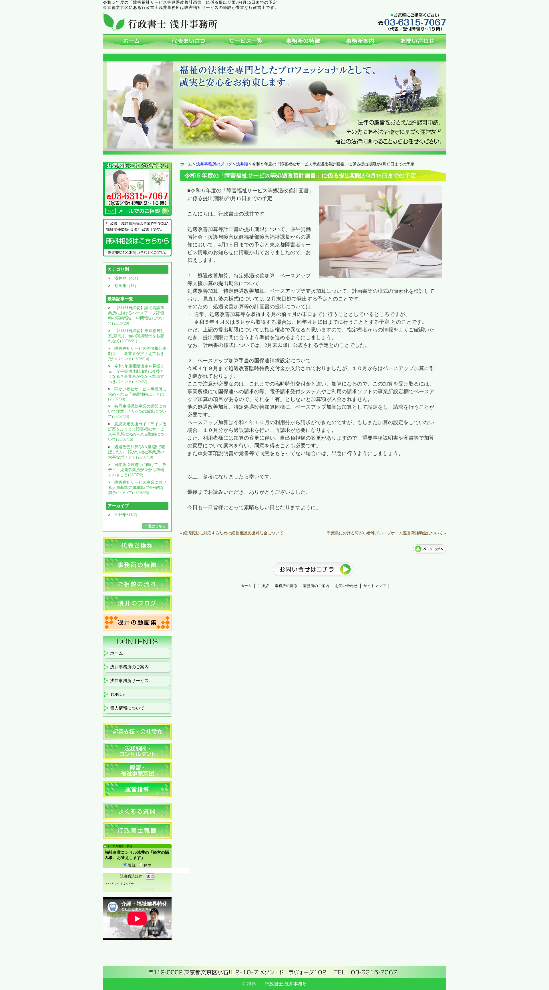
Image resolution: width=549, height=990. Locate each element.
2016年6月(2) (125, 515)
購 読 (131, 865)
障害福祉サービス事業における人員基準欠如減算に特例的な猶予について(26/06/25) (137, 487)
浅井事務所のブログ (214, 164)
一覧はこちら (155, 526)
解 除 (147, 865)
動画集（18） (126, 286)
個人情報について (127, 708)
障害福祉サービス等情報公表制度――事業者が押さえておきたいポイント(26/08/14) (137, 353)
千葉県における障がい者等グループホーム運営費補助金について (385, 533)
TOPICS (117, 694)
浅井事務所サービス (129, 680)
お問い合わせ (346, 586)
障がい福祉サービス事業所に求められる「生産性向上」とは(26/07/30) (137, 394)
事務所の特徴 (286, 586)
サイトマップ (374, 586)
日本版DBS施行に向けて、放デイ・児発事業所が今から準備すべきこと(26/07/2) (137, 470)
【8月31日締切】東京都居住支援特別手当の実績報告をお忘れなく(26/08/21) (136, 336)
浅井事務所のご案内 (129, 667)
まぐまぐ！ (162, 888)
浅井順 (242, 164)
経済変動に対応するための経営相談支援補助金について (233, 533)
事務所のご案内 (316, 586)
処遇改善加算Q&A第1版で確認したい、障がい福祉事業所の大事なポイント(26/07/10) (136, 452)
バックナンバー (122, 884)
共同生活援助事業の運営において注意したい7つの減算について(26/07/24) (137, 411)
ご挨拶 (263, 586)
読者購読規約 (131, 876)
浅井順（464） (127, 278)
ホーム (186, 164)
